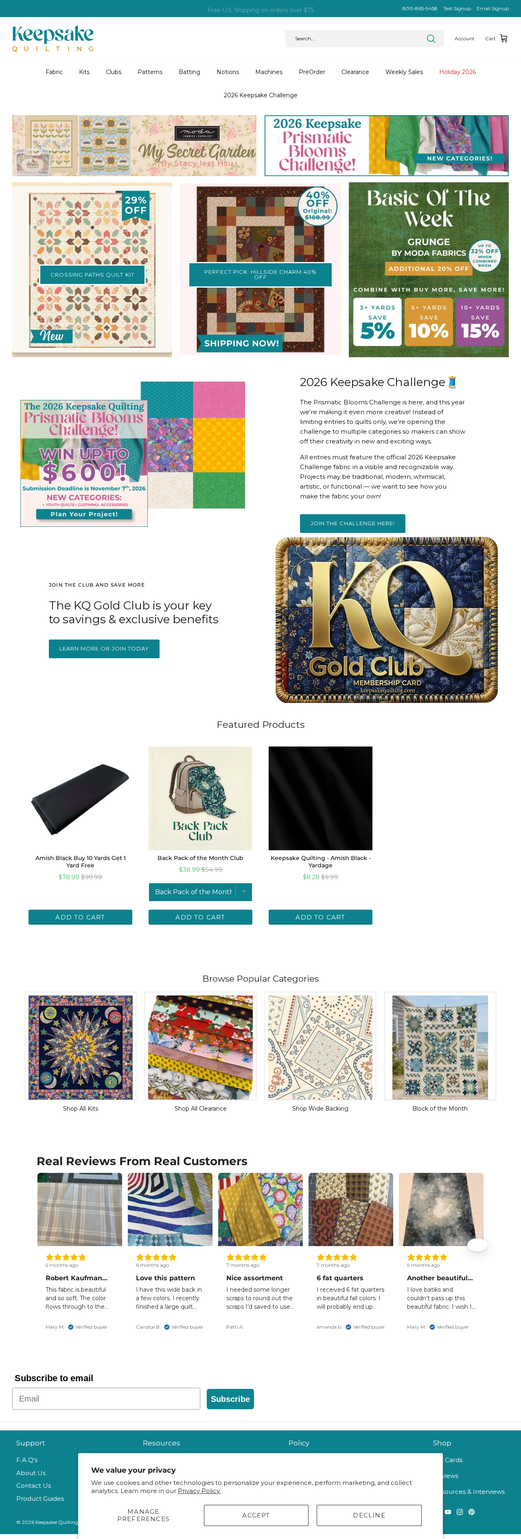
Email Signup (493, 8)
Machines (268, 72)
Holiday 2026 (457, 72)
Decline (369, 1515)
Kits (84, 72)
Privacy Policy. (199, 1491)
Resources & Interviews (469, 1491)
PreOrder (312, 72)
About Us (31, 1473)
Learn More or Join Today (104, 648)
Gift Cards (447, 1460)
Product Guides (40, 1498)
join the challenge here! (353, 523)
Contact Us (33, 1485)
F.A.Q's (26, 1460)
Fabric (54, 72)
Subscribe (230, 1399)
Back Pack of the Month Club (200, 858)
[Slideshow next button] (477, 1244)
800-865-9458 (420, 8)
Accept (256, 1515)
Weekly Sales (404, 72)
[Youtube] (448, 1512)
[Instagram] (460, 1512)
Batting (189, 72)
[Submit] (431, 39)
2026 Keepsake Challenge (261, 95)
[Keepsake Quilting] (53, 38)
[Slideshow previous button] (43, 1244)
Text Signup (457, 8)
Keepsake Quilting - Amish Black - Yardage (321, 861)
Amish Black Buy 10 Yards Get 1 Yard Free (80, 861)
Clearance (355, 72)
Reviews (445, 1476)
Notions (228, 72)
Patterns (150, 72)
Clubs (113, 72)
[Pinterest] (471, 1512)
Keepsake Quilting (56, 1522)
